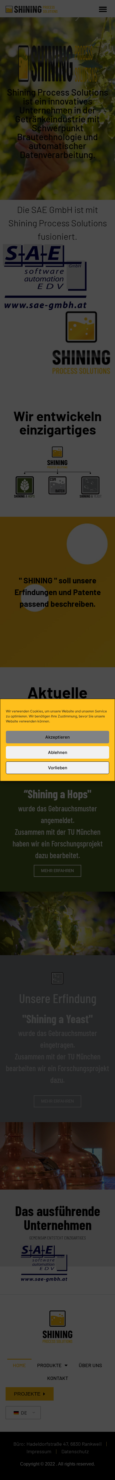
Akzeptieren (57, 737)
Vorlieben (57, 767)
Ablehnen (57, 752)
